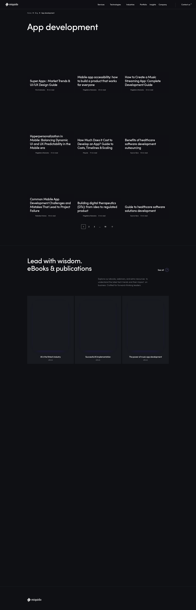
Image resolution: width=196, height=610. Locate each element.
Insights (153, 4)
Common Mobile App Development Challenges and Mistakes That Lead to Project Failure (50, 205)
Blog (36, 13)
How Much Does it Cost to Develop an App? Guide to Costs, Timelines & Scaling (95, 144)
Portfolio (143, 4)
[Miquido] (12, 4)
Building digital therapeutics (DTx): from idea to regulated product (97, 207)
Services (101, 4)
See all (161, 269)
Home (29, 13)
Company (163, 4)
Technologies (115, 4)
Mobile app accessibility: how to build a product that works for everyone (97, 81)
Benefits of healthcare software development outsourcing (140, 144)
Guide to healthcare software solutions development (145, 209)
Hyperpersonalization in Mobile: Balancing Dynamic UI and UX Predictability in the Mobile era (50, 142)
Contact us (185, 4)
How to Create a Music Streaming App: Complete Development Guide (143, 81)
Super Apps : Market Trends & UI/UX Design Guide (50, 83)
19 (105, 226)
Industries (130, 4)
